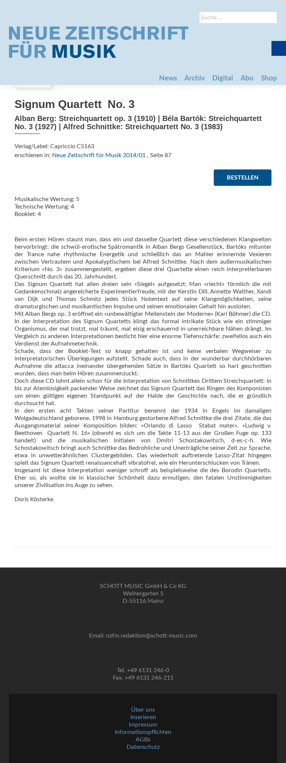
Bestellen (242, 178)
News (168, 78)
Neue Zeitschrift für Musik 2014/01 (99, 155)
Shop (269, 78)
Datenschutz (143, 747)
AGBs (143, 740)
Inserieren (143, 717)
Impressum (143, 725)
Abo (247, 78)
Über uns (143, 710)
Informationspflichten (143, 732)
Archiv (194, 78)
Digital (222, 78)
